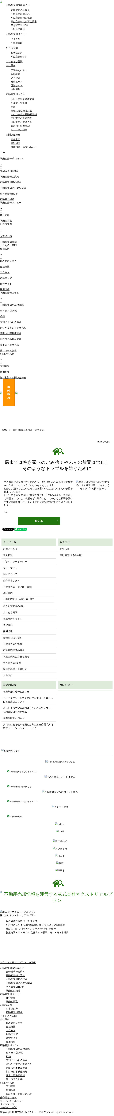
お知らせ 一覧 (8, 1107)
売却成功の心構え (20, 10)
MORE (39, 520)
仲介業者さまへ (11, 580)
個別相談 (15, 143)
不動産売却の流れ (20, 13)
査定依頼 (8, 625)
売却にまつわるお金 (21, 110)
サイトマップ (10, 567)
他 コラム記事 (19, 129)
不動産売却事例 (19, 56)
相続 (13, 106)
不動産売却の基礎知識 (22, 99)
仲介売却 (15, 38)
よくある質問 (10, 612)
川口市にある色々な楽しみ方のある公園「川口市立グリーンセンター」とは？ (28, 726)
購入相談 (8, 555)
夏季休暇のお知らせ (13, 718)
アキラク (8, 675)
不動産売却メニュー (16, 34)
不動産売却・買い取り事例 (17, 586)
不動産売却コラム (15, 94)
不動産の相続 (18, 29)
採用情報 (15, 89)
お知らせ (64, 548)
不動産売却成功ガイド (18, 5)
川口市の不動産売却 (21, 121)
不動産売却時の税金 (21, 17)
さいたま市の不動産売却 (24, 114)
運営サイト (17, 85)
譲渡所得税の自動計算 (15, 669)
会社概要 (15, 74)
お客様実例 (12, 47)
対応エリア (17, 81)
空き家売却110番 (19, 25)
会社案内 (10, 65)
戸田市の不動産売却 (21, 118)
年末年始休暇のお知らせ (16, 691)
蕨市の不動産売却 (20, 125)
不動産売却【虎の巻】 (72, 555)
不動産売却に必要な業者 (24, 21)
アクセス (15, 77)
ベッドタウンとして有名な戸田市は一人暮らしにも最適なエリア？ (28, 699)
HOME (4, 430)
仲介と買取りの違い (13, 606)
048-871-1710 (26, 928)
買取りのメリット (12, 618)
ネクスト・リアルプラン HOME (18, 962)
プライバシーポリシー (15, 561)
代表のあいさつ (19, 70)
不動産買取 (17, 42)
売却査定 (15, 139)
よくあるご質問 (14, 61)
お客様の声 (17, 52)
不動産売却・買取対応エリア (19, 599)
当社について (10, 574)
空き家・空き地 (19, 102)
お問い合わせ (13, 134)
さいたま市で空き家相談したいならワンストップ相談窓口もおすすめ (28, 710)
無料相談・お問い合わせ (24, 147)
